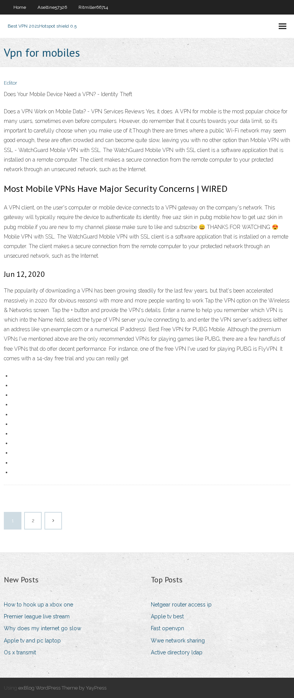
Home (19, 7)
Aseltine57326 (52, 7)
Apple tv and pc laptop (32, 641)
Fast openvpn (167, 628)
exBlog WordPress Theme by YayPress (62, 688)
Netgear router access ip (181, 605)
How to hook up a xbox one (38, 605)
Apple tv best (167, 616)
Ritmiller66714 (93, 7)
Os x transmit (20, 652)
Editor (10, 83)
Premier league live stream (37, 616)
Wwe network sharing (178, 641)
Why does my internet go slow (42, 628)
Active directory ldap (177, 652)
